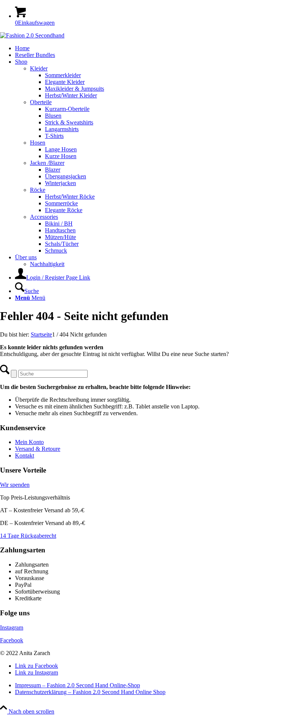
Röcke (37, 190)
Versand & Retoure (37, 449)
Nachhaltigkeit (47, 264)
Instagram (11, 627)
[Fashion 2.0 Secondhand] (32, 35)
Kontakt (24, 455)
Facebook (11, 640)
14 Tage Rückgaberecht (28, 536)
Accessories (44, 217)
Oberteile (41, 102)
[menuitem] (161, 48)
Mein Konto (29, 442)
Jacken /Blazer (47, 163)
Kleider (39, 68)
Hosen (37, 142)
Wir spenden (15, 485)
